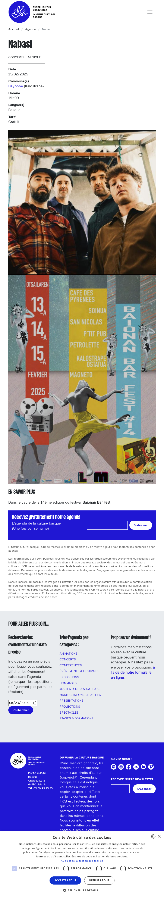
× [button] (159, 836)
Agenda (30, 29)
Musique (34, 57)
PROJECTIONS (70, 706)
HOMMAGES (68, 683)
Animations (69, 653)
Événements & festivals (79, 671)
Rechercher (21, 710)
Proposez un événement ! (131, 637)
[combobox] (153, 836)
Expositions (69, 677)
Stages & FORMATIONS (77, 718)
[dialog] (82, 864)
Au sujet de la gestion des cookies (82, 861)
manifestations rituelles (80, 695)
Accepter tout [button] (65, 880)
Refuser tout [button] (99, 880)
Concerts (16, 57)
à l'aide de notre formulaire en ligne (133, 672)
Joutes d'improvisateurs (80, 689)
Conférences (71, 665)
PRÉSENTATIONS (71, 700)
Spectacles (69, 712)
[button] (82, 890)
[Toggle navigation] (150, 12)
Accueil (13, 29)
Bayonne (15, 86)
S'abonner (141, 525)
